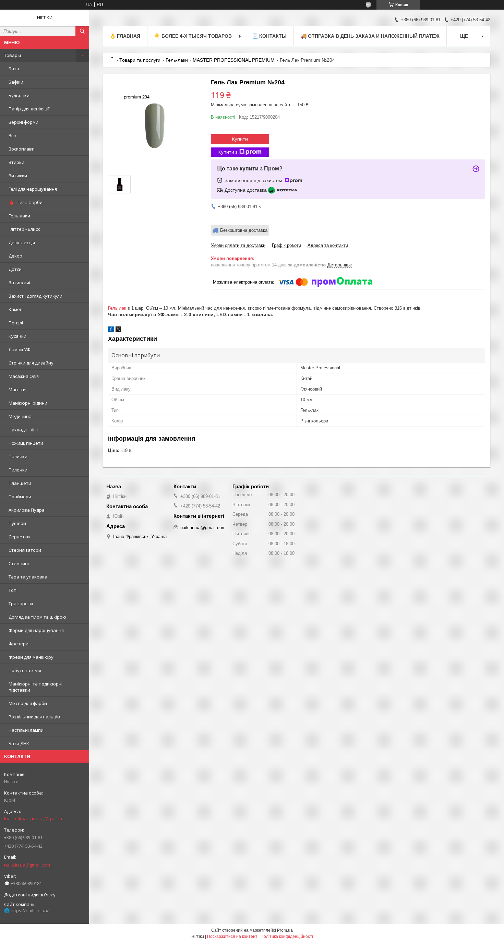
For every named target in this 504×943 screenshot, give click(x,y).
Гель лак (117, 308)
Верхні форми (23, 122)
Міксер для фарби (28, 703)
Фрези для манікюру (31, 657)
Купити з (228, 152)
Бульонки (19, 95)
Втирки (16, 162)
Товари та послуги (139, 60)
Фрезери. (19, 644)
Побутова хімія (25, 670)
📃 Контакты (269, 36)
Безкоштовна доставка (243, 230)
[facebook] (111, 330)
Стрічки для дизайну (31, 363)
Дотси (15, 269)
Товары (12, 55)
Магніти (17, 389)
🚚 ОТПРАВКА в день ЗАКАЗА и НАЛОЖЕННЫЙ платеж (370, 36)
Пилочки (18, 470)
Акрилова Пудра (27, 510)
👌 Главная (125, 36)
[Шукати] (82, 31)
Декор (15, 256)
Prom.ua (285, 930)
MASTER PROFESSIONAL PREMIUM (234, 60)
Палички (18, 456)
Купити (240, 139)
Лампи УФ (20, 349)
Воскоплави (22, 149)
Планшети (20, 483)
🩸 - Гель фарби (26, 202)
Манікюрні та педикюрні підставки (35, 687)
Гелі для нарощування (33, 189)
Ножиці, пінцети (26, 443)
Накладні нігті (23, 430)
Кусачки (17, 336)
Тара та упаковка (28, 577)
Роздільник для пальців (34, 717)
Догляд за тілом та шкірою (37, 617)
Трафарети (21, 603)
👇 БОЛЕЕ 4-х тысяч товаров (193, 36)
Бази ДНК (19, 743)
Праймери (20, 496)
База (14, 68)
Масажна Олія (24, 376)
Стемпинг (19, 563)
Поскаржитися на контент (232, 936)
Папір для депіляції (29, 109)
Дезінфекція (22, 242)
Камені (16, 309)
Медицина (20, 416)
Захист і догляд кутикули (35, 296)
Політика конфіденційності (287, 936)
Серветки (19, 537)
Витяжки (18, 175)
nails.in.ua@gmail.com (27, 865)
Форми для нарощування (36, 630)
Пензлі (16, 323)
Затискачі (19, 282)
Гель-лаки (19, 216)
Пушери (17, 523)
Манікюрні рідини (28, 403)
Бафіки (16, 82)
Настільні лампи (26, 730)
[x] (118, 330)
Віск (13, 135)
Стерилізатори (25, 550)
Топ (12, 590)
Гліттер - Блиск (24, 229)
